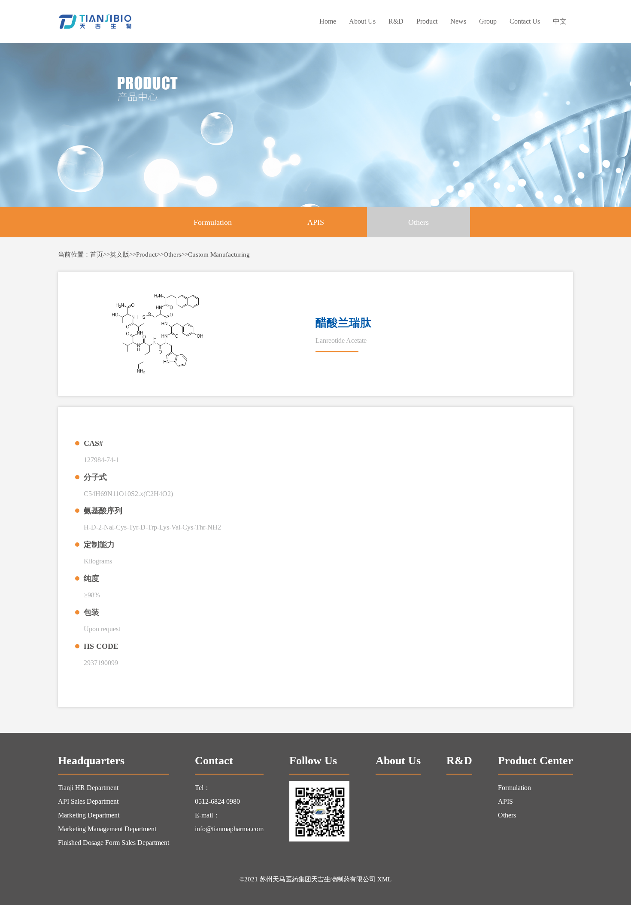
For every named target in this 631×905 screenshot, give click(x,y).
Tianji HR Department (88, 787)
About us (362, 21)
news (458, 21)
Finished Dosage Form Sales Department (113, 842)
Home (327, 21)
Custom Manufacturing (219, 254)
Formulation (213, 222)
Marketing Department (88, 815)
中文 (560, 21)
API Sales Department (88, 801)
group (488, 21)
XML (384, 879)
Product (426, 21)
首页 (96, 254)
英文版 (119, 254)
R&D (395, 21)
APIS (315, 222)
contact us (525, 21)
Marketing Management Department (107, 828)
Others (418, 222)
